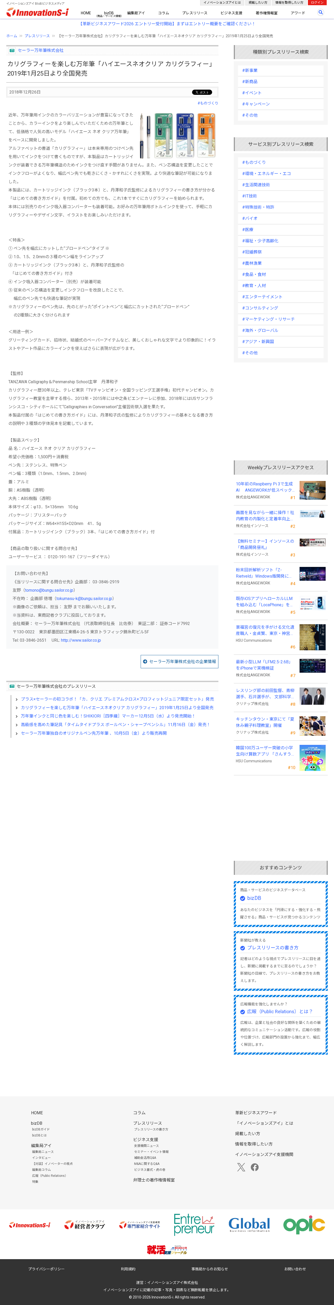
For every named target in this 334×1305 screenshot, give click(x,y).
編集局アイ (136, 13)
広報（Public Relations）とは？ (280, 1011)
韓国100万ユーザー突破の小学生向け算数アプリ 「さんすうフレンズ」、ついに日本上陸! (264, 751)
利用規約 (128, 1269)
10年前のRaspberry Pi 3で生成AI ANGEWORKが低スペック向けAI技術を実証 (264, 487)
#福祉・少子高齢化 (260, 240)
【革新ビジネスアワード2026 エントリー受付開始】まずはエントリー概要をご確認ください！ (167, 23)
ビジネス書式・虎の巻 (149, 1170)
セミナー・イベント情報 (151, 1152)
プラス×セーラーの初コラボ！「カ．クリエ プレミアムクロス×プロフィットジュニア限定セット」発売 (117, 699)
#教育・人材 (254, 285)
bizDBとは (39, 1135)
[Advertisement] (112, 786)
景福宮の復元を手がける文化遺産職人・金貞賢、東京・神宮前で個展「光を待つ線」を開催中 (265, 631)
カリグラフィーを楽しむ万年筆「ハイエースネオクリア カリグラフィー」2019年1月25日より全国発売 (117, 707)
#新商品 (250, 81)
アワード (298, 13)
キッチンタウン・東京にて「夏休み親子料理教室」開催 (265, 722)
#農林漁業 (252, 263)
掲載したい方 (258, 2)
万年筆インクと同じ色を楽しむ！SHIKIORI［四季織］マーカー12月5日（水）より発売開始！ (108, 716)
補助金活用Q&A (145, 1158)
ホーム (11, 36)
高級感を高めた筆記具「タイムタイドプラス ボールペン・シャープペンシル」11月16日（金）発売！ (116, 724)
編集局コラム (41, 1170)
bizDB (109, 13)
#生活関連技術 (256, 184)
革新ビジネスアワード (256, 1112)
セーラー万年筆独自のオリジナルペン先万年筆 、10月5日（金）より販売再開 (94, 733)
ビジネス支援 (231, 13)
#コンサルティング (260, 308)
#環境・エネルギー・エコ (266, 173)
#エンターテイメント (262, 296)
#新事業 (250, 70)
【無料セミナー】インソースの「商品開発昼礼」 (265, 544)
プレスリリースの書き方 (273, 947)
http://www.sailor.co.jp (81, 640)
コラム (163, 13)
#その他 (250, 115)
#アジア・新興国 (258, 341)
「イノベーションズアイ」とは (264, 1123)
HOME (86, 13)
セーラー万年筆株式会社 (41, 50)
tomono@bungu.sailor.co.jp (49, 590)
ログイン (317, 2)
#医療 (247, 229)
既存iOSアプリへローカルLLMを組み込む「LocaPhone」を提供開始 (265, 602)
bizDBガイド (41, 1129)
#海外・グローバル (260, 330)
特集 (35, 1182)
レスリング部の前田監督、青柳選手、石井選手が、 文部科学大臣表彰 (265, 694)
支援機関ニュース (146, 1146)
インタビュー (41, 1158)
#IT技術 (249, 196)
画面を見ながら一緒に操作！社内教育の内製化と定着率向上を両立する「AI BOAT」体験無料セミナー (265, 516)
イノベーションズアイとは (222, 2)
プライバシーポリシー (46, 1269)
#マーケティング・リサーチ (268, 319)
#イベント (252, 92)
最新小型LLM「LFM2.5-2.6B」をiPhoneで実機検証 (264, 665)
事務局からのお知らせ (210, 1269)
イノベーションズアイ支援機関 (264, 1154)
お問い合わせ (295, 1269)
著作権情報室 (267, 13)
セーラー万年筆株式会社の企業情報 (182, 661)
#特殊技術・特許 (258, 207)
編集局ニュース (43, 1152)
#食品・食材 (254, 274)
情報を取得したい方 (289, 2)
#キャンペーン (256, 104)
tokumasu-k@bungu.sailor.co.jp (84, 598)
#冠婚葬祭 (252, 252)
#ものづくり (208, 103)
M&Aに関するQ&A (146, 1164)
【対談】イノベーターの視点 (52, 1164)
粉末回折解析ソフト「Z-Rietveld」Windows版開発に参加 (264, 573)
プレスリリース (194, 13)
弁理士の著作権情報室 (154, 1180)
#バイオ (250, 218)
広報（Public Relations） (50, 1176)
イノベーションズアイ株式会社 (172, 1283)
